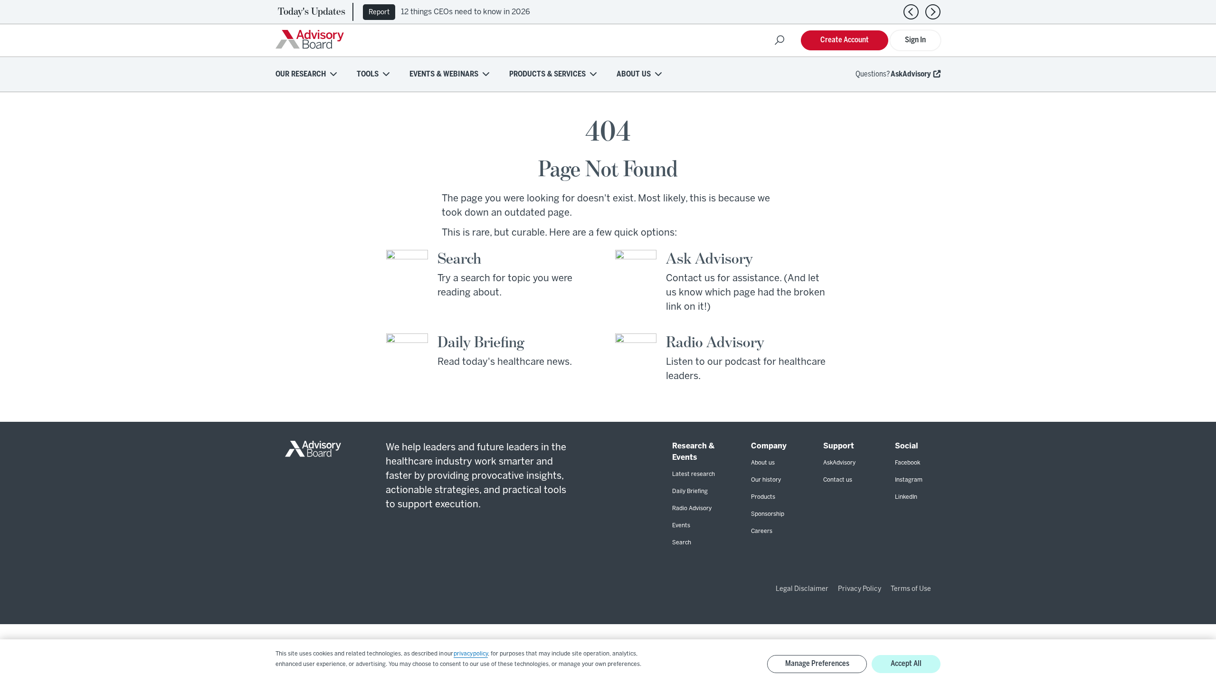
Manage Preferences (817, 663)
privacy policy (471, 653)
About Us (634, 74)
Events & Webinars (443, 74)
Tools (368, 74)
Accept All (906, 663)
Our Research (301, 74)
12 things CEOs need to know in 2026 (465, 12)
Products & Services (547, 74)
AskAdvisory (911, 74)
